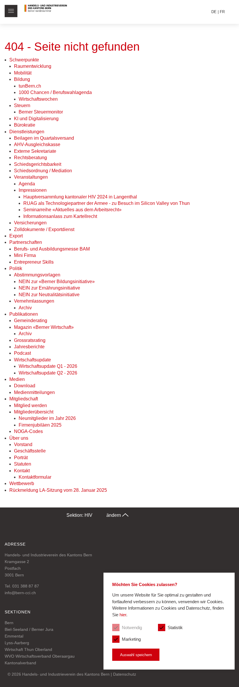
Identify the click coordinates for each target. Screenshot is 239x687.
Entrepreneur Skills (34, 262)
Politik (15, 268)
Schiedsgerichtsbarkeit (37, 164)
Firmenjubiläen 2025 (40, 425)
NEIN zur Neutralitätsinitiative (49, 294)
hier (122, 614)
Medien (17, 379)
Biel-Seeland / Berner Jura (29, 629)
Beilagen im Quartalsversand (44, 138)
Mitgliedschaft (23, 398)
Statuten (22, 463)
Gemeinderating (30, 320)
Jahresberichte (29, 346)
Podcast (22, 353)
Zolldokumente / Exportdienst (44, 229)
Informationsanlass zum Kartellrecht (60, 216)
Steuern (22, 105)
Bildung (22, 79)
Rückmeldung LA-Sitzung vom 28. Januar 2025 (58, 490)
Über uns (18, 438)
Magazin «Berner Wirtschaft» (44, 327)
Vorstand (23, 444)
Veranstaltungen (31, 177)
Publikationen (23, 314)
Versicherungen (30, 222)
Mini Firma (25, 255)
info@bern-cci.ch (20, 592)
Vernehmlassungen (34, 301)
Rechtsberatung (30, 157)
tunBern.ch (30, 86)
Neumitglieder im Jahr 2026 (47, 418)
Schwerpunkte (24, 59)
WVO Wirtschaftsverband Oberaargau (40, 656)
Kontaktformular (35, 477)
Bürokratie (24, 125)
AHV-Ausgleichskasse (37, 144)
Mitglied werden (30, 405)
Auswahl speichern (136, 655)
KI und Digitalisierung (36, 118)
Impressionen (33, 190)
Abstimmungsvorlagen (37, 274)
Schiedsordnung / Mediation (43, 170)
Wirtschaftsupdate (32, 359)
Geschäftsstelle (30, 450)
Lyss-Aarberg (17, 642)
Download (24, 385)
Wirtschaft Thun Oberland (28, 649)
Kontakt (22, 470)
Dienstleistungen (26, 131)
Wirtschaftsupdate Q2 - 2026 (48, 372)
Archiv (25, 307)
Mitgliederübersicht (33, 411)
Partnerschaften (25, 242)
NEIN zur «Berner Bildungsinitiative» (57, 281)
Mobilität (22, 72)
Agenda (27, 183)
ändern (114, 515)
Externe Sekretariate (35, 151)
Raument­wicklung (32, 66)
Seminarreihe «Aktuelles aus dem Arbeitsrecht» (72, 209)
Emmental (14, 636)
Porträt (21, 457)
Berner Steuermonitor (41, 111)
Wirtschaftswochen (38, 99)
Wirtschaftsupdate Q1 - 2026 (48, 366)
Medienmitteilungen (34, 392)
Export (16, 235)
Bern (9, 622)
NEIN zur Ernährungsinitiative (49, 287)
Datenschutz (124, 674)
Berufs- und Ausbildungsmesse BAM (52, 248)
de (214, 12)
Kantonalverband (20, 663)
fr (222, 12)
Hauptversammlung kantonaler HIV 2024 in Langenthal (80, 196)
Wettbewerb (21, 483)
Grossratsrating (29, 340)
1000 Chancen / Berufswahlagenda (55, 92)
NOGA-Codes (28, 431)
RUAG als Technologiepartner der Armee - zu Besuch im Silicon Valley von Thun (106, 203)
